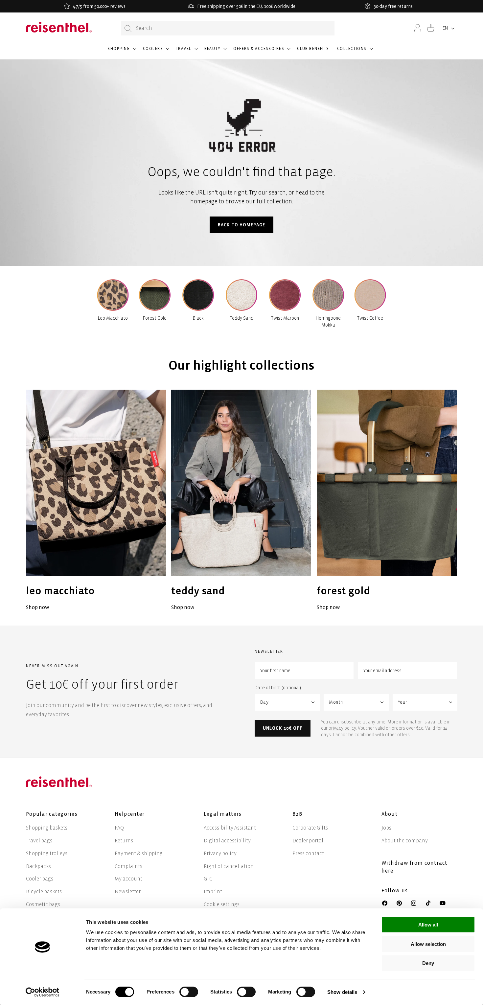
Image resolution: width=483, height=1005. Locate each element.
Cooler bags (39, 878)
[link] (96, 501)
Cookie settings (222, 904)
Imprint (213, 891)
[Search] (128, 28)
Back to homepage (241, 224)
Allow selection (428, 944)
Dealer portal (307, 840)
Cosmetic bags (43, 904)
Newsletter (128, 891)
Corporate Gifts (310, 828)
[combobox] (227, 28)
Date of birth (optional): (278, 687)
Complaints (128, 866)
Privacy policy (220, 853)
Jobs (386, 828)
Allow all (428, 924)
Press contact (308, 853)
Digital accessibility (227, 840)
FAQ (119, 828)
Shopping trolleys (46, 853)
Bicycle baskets (44, 891)
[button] (121, 51)
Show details (342, 992)
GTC (208, 878)
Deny (428, 963)
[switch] (188, 992)
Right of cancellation (229, 866)
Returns (124, 840)
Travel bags (39, 840)
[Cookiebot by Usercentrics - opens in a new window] (42, 992)
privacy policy (342, 728)
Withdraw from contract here (414, 867)
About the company (404, 840)
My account (128, 878)
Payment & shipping (139, 853)
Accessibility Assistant (230, 828)
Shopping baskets (46, 828)
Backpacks (38, 866)
